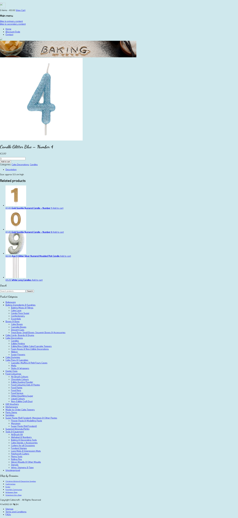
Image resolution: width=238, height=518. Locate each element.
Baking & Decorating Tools (24, 440)
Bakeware (11, 302)
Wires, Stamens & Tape (22, 467)
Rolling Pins (16, 459)
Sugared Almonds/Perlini (17, 428)
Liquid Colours (18, 398)
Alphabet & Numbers (21, 437)
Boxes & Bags (13, 321)
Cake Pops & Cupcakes (17, 360)
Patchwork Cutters (20, 453)
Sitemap (9, 509)
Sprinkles (10, 415)
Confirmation (10, 484)
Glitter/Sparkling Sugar (22, 395)
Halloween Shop (11, 492)
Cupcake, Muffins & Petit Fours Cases (29, 362)
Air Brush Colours (19, 376)
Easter (8, 487)
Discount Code (13, 31)
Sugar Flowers (18, 354)
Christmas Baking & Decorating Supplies (21, 481)
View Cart (20, 10)
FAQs (8, 514)
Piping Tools (16, 456)
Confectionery (18, 316)
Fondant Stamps (19, 448)
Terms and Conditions (16, 511)
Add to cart (5, 162)
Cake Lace (16, 310)
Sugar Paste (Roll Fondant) (24, 426)
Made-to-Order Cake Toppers (20, 409)
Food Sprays (17, 393)
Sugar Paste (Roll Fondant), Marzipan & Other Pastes (31, 417)
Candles (34, 164)
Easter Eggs (11, 371)
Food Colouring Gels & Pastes (25, 384)
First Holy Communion (14, 490)
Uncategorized (13, 470)
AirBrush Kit (17, 434)
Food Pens (16, 390)
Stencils (14, 464)
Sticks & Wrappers (20, 368)
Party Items (11, 412)
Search (30, 291)
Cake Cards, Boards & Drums (20, 335)
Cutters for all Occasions (23, 445)
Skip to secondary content (13, 24)
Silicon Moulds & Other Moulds (26, 462)
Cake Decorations (20, 164)
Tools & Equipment (15, 431)
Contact (9, 34)
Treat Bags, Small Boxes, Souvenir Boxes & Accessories (38, 332)
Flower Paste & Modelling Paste (26, 420)
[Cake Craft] (1, 39)
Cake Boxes (17, 324)
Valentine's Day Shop (13, 495)
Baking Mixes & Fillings (22, 307)
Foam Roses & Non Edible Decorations (30, 349)
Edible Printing (18, 343)
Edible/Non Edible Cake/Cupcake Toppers (31, 346)
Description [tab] (11, 169)
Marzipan (15, 423)
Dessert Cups (17, 329)
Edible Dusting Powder (22, 382)
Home (8, 29)
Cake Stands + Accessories (24, 442)
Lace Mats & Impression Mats (26, 451)
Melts (13, 365)
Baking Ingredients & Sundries (21, 304)
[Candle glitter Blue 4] (41, 139)
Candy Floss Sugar (20, 313)
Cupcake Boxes (18, 327)
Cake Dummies (13, 357)
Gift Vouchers (12, 404)
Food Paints (16, 387)
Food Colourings (13, 373)
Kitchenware (12, 406)
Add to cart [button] (57, 208)
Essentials (16, 318)
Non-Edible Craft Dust (22, 401)
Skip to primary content (11, 21)
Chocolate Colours (20, 379)
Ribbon (14, 351)
